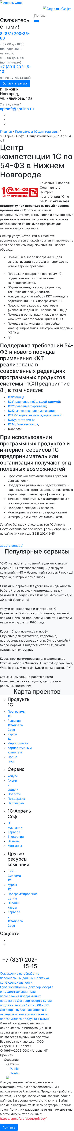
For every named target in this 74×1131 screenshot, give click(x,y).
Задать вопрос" (11, 545)
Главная (6, 131)
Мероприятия (18, 743)
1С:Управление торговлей (27, 406)
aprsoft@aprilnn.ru (17, 109)
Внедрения (16, 836)
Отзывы (13, 841)
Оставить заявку (15, 83)
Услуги (13, 776)
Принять (8, 1127)
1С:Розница (16, 397)
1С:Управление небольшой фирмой (34, 401)
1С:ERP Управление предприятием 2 (35, 415)
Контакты (15, 846)
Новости (14, 794)
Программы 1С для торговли (37, 131)
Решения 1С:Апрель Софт (15, 725)
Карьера (14, 832)
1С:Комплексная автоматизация (32, 411)
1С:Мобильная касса (23, 424)
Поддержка (16, 798)
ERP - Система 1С (14, 875)
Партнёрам (16, 803)
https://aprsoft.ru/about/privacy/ (23, 1118)
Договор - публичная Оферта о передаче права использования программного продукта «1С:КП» (25, 1014)
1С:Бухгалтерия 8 (21, 420)
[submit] (36, 21)
